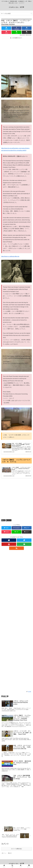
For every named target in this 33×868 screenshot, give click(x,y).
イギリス (9, 520)
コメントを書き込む (16, 848)
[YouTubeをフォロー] (9, 544)
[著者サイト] (9, 540)
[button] (31, 13)
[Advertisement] (16, 56)
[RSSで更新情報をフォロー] (16, 548)
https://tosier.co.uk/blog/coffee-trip (10, 256)
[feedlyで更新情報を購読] (24, 544)
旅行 (4, 520)
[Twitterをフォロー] (24, 540)
